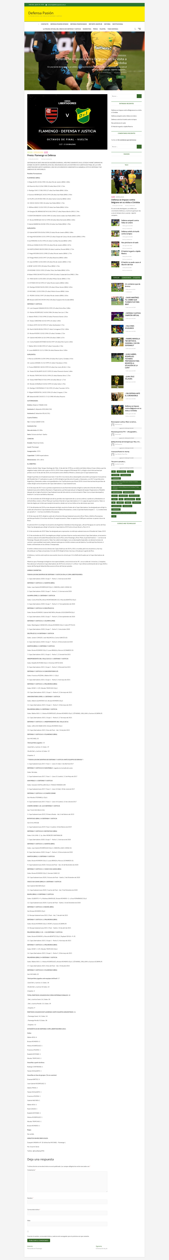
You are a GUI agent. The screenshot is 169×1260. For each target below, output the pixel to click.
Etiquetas (136, 277)
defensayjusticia (128, 492)
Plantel (103, 29)
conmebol (115, 475)
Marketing (87, 29)
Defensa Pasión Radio (78, 24)
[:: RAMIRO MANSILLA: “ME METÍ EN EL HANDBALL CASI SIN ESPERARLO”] (117, 339)
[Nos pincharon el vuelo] (115, 244)
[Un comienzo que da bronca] (117, 284)
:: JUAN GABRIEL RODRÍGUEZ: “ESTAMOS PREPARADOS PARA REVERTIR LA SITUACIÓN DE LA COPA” (132, 361)
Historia (107, 24)
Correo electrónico (33, 1209)
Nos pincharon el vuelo (118, 123)
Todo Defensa (113, 29)
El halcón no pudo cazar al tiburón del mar (131, 263)
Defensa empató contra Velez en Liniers (124, 116)
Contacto (45, 24)
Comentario (31, 1170)
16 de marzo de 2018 (130, 307)
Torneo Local (122, 55)
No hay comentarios (120, 72)
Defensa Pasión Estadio (59, 24)
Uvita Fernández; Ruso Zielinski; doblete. (124, 513)
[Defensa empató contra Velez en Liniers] (115, 222)
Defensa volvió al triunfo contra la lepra (124, 119)
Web (28, 1220)
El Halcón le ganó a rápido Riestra (122, 126)
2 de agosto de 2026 (127, 245)
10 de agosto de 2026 (127, 236)
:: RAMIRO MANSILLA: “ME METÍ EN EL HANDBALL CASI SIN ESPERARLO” (132, 342)
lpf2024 (120, 502)
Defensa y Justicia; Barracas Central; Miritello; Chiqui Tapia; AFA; (125, 482)
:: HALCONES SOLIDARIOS (129, 327)
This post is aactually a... (118, 461)
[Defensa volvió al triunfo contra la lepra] (115, 233)
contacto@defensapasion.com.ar (56, 4)
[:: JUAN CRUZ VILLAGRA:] (117, 376)
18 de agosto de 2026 (127, 225)
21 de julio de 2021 (33, 159)
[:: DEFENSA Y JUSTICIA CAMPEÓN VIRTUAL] (117, 313)
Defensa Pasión (40, 13)
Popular (116, 277)
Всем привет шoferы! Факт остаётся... (124, 422)
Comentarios (126, 277)
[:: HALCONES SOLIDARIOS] (117, 326)
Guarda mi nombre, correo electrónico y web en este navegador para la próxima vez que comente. (58, 1236)
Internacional (38, 152)
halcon (114, 499)
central (130, 471)
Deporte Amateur (95, 24)
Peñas (95, 29)
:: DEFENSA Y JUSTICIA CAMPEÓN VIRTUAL (133, 314)
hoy (121, 499)
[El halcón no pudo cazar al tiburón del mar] (115, 264)
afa (113, 471)
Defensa (30, 152)
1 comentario (128, 291)
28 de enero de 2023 (130, 289)
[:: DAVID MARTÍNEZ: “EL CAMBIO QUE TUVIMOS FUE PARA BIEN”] (117, 297)
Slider (115, 55)
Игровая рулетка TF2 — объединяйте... (124, 432)
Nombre (30, 1198)
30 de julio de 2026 (126, 256)
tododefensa (127, 506)
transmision (116, 509)
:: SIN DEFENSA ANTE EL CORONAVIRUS (132, 394)
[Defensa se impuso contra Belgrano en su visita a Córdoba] (126, 182)
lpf (113, 502)
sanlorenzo (137, 502)
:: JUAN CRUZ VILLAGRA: (129, 377)
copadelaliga (116, 478)
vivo (114, 516)
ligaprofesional (130, 499)
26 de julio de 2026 (126, 267)
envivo (114, 495)
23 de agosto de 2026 (104, 72)
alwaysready (121, 471)
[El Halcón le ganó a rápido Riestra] (115, 253)
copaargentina (125, 475)
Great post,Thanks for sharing (120, 451)
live (138, 499)
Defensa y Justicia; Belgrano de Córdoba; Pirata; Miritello (126, 488)
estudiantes (123, 495)
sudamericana (116, 506)
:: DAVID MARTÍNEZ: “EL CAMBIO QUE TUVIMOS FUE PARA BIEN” (132, 300)
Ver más (121, 77)
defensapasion (117, 492)
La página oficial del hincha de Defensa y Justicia (62, 29)
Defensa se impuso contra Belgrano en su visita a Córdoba (91, 61)
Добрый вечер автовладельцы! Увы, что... (125, 442)
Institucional (117, 24)
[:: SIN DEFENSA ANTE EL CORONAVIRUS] (117, 393)
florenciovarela (134, 495)
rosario (128, 502)
